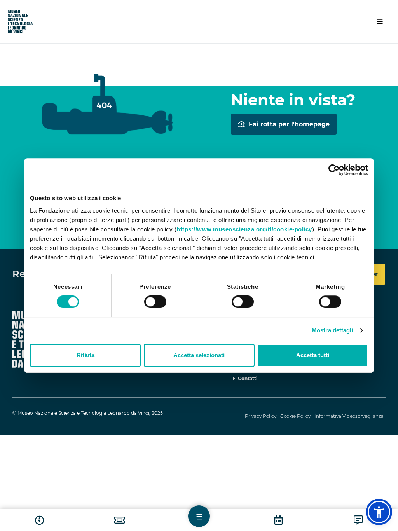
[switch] (155, 301)
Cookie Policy (295, 416)
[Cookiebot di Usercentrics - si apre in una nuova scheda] (334, 170)
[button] (379, 512)
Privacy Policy (260, 416)
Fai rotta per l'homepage (289, 124)
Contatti (248, 378)
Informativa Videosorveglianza (349, 416)
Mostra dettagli (332, 330)
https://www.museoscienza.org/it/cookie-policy (244, 229)
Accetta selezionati (199, 355)
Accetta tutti (312, 355)
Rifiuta (85, 355)
